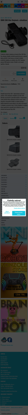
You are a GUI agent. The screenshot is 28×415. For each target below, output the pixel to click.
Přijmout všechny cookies (18, 213)
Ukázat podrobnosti (7, 212)
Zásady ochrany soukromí (19, 208)
